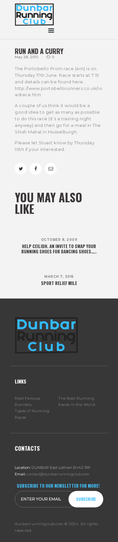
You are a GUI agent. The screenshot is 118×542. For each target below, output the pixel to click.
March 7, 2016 (59, 276)
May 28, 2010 (26, 57)
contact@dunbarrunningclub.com (58, 474)
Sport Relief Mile (59, 283)
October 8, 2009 (59, 240)
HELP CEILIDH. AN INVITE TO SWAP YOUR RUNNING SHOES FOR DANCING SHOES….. (59, 248)
